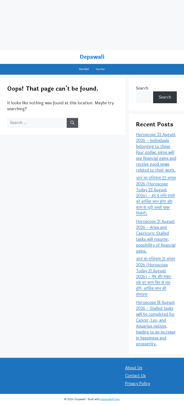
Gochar (100, 69)
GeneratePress (110, 399)
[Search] (72, 123)
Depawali (92, 57)
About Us (133, 368)
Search (142, 88)
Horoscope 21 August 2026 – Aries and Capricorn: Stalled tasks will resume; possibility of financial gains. (156, 236)
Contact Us (135, 376)
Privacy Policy (137, 384)
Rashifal (84, 69)
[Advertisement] (92, 25)
